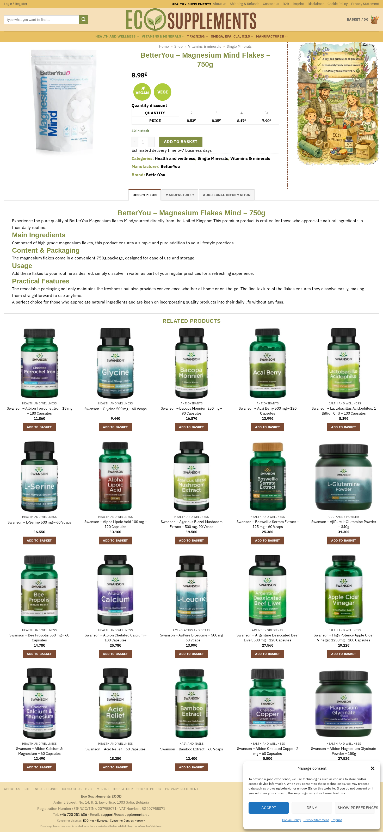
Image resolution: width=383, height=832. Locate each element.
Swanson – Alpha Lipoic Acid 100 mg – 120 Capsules (115, 524)
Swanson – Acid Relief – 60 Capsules (115, 749)
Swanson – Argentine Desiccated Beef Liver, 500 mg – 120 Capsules (268, 637)
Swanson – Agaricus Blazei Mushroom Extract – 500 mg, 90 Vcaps (192, 524)
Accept (268, 807)
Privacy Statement (316, 820)
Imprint (336, 820)
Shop (178, 46)
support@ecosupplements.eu (125, 814)
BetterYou (170, 166)
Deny (312, 807)
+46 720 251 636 (73, 814)
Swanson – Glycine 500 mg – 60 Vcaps (115, 408)
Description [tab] (145, 195)
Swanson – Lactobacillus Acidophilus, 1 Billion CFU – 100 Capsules (344, 411)
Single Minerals (239, 46)
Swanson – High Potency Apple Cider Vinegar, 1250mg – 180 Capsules (344, 637)
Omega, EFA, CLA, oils (230, 36)
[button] (372, 768)
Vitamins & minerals (161, 36)
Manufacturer (270, 36)
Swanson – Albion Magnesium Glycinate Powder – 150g (343, 751)
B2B (286, 4)
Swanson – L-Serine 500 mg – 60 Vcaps (39, 522)
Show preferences (356, 807)
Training (196, 36)
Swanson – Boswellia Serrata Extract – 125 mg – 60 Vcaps (268, 524)
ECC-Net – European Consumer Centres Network (114, 820)
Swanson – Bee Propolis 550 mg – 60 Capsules (39, 637)
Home (164, 46)
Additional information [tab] (226, 195)
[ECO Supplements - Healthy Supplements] (191, 19)
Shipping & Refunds (244, 4)
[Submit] (83, 19)
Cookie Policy (291, 820)
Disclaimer (316, 4)
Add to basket (180, 141)
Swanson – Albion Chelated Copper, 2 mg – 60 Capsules (267, 751)
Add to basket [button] (39, 427)
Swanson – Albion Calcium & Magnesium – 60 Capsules (39, 751)
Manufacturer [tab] (180, 195)
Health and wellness (115, 36)
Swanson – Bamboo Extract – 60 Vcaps (191, 749)
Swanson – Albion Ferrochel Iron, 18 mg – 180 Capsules (39, 411)
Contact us (271, 4)
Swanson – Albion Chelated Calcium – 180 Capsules (115, 637)
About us (219, 4)
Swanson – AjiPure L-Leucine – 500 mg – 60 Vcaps (191, 637)
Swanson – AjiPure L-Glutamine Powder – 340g (343, 524)
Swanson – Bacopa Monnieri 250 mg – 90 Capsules (191, 411)
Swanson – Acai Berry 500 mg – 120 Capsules (267, 411)
